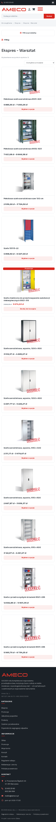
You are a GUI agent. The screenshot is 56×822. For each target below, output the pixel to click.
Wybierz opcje (27, 109)
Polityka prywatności (9, 769)
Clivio (18, 818)
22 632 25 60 (8, 3)
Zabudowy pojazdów (9, 716)
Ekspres (17, 23)
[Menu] (40, 9)
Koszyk (4, 752)
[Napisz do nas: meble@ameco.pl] (53, 2)
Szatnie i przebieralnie (10, 724)
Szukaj (49, 16)
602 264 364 (10, 791)
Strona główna (6, 23)
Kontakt (4, 757)
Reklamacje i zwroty (9, 765)
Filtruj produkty (29, 33)
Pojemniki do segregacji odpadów (14, 728)
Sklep (3, 740)
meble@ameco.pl (12, 796)
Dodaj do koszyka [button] (28, 309)
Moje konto (5, 748)
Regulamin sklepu (8, 761)
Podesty (4, 720)
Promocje (5, 712)
